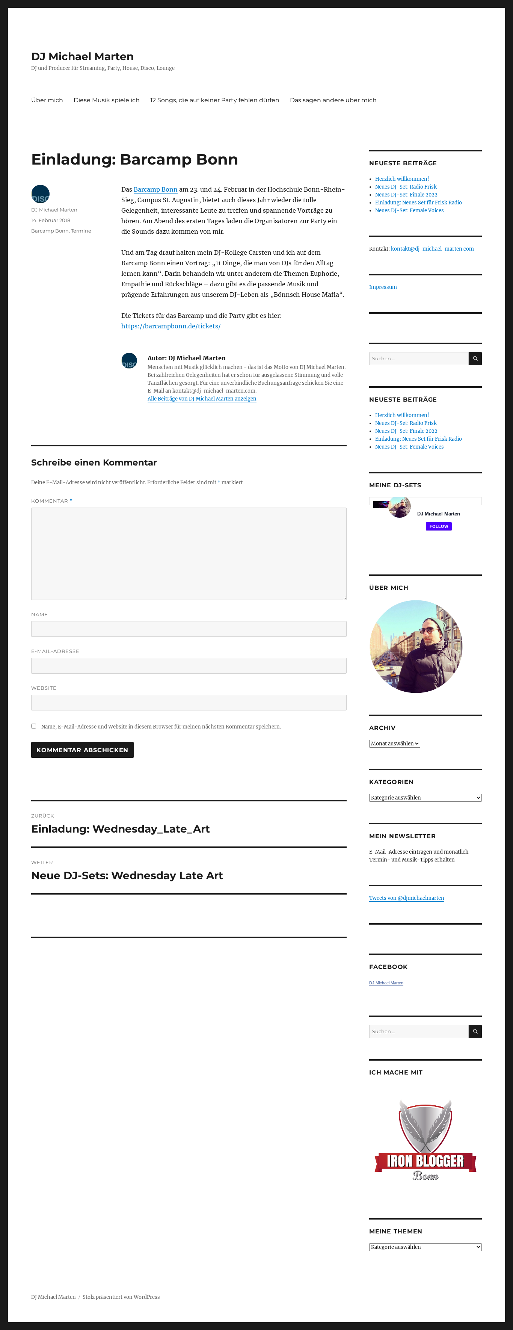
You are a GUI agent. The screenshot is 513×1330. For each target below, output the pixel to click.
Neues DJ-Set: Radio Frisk (406, 187)
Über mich (47, 100)
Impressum (383, 287)
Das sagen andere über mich (333, 100)
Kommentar (52, 501)
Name (39, 614)
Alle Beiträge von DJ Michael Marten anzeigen (202, 399)
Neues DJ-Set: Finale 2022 (406, 195)
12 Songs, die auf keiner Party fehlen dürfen (214, 100)
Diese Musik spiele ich (107, 100)
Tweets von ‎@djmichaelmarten (406, 898)
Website (44, 688)
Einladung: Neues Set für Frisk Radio (418, 203)
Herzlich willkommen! (402, 179)
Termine (81, 231)
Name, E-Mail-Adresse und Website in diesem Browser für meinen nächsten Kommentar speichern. (161, 727)
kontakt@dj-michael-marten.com (432, 249)
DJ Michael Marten (82, 56)
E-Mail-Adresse (55, 651)
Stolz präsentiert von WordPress (121, 1297)
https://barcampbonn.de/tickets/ (171, 326)
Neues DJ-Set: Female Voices (409, 210)
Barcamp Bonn (156, 189)
